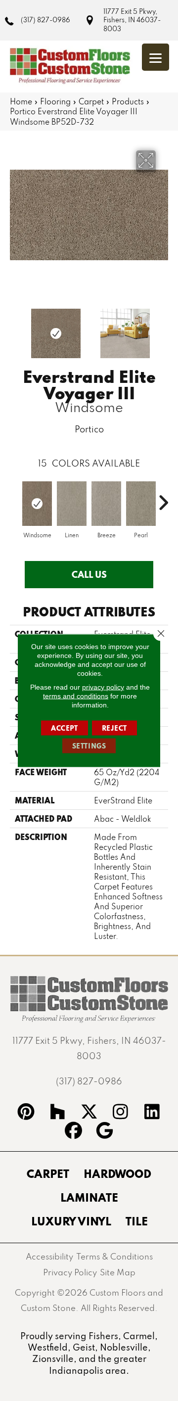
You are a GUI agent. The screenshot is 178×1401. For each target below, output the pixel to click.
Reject (115, 728)
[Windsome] (37, 503)
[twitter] (89, 1113)
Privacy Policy (70, 1272)
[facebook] (73, 1131)
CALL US (89, 574)
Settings (89, 746)
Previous (15, 328)
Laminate (89, 1197)
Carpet (91, 101)
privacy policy (103, 687)
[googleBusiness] (105, 1131)
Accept (64, 728)
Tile (137, 1221)
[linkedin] (152, 1113)
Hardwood (117, 1173)
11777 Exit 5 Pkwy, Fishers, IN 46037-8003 (132, 20)
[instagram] (121, 1113)
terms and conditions (75, 696)
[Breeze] (106, 503)
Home (21, 101)
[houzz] (57, 1113)
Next (163, 328)
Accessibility (49, 1256)
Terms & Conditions (114, 1256)
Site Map (117, 1272)
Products (128, 101)
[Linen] (71, 503)
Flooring (55, 101)
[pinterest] (26, 1113)
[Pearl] (141, 503)
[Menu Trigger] (155, 57)
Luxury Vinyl (71, 1221)
